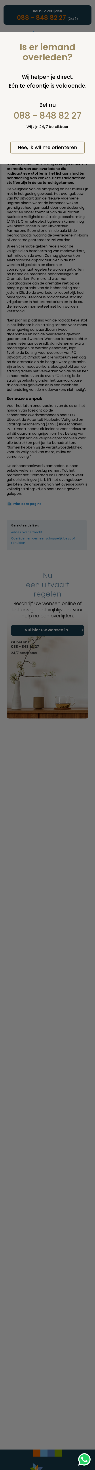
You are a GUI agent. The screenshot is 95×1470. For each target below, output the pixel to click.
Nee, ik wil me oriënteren (47, 147)
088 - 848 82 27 (48, 115)
